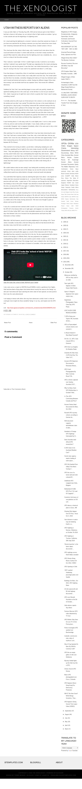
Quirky (76, 164)
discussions (64, 189)
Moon (76, 176)
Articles (69, 157)
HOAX (76, 173)
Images (69, 146)
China (62, 155)
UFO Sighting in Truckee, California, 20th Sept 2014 (70, 538)
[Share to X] (8, 311)
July (66, 718)
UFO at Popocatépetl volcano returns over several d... (71, 327)
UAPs (66, 210)
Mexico (67, 185)
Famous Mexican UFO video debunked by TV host (71, 613)
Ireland (62, 196)
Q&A (72, 205)
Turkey (62, 210)
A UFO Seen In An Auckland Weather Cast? (70, 450)
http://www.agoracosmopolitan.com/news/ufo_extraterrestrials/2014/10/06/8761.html (31, 308)
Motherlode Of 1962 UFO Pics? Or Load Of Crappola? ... (70, 491)
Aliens (72, 153)
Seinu (76, 185)
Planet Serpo (69, 203)
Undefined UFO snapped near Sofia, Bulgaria (71, 483)
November (68, 268)
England (63, 182)
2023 (64, 232)
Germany (72, 173)
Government (65, 150)
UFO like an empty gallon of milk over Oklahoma (70, 655)
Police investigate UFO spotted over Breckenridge (71, 630)
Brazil (62, 173)
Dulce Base (74, 169)
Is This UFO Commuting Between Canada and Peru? (71, 398)
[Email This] (5, 311)
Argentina (69, 180)
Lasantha (45, 775)
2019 (64, 243)
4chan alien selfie (72, 171)
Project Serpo (65, 205)
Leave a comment (31, 314)
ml (24, 314)
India (72, 176)
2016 (64, 254)
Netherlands (72, 198)
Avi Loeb (63, 192)
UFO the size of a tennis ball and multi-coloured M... (71, 475)
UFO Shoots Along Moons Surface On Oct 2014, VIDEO (70, 561)
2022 (64, 236)
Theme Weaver (19, 775)
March (66, 729)
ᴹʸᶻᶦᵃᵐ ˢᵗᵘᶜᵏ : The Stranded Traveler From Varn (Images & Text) (69, 103)
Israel (76, 182)
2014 (64, 261)
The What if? (74, 178)
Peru (62, 178)
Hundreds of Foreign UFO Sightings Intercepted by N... (70, 434)
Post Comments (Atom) (18, 389)
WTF (77, 150)
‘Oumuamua (71, 189)
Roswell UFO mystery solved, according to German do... (71, 415)
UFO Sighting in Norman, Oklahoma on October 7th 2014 (71, 530)
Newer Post (7, 322)
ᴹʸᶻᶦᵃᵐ (76, 210)
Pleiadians (76, 203)
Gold (75, 194)
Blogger (59, 773)
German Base (70, 194)
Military (73, 150)
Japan (63, 185)
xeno (62, 176)
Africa (77, 189)
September (68, 711)
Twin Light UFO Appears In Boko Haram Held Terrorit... (71, 286)
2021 (64, 240)
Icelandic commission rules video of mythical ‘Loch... (70, 638)
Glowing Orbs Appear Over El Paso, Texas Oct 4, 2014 (71, 514)
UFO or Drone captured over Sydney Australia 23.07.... (71, 382)
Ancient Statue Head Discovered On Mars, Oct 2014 (71, 407)
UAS (69, 210)
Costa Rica (72, 192)
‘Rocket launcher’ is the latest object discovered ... (71, 546)
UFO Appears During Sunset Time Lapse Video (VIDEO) (70, 704)
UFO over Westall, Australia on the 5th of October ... (70, 599)
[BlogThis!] (6, 311)
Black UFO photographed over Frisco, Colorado (70, 677)
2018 (64, 247)
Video (63, 146)
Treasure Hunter (73, 208)
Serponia (67, 187)
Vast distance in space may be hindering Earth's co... (71, 522)
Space (76, 146)
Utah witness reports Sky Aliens (26, 27)
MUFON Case (68, 196)
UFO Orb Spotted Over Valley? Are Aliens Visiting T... (71, 467)
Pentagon (63, 203)
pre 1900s (72, 210)
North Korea (70, 201)
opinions (63, 180)
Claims (63, 148)
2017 (64, 251)
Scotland (72, 185)
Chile (77, 166)
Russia (63, 160)
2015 (64, 258)
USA (76, 143)
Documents (70, 164)
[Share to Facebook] (10, 311)
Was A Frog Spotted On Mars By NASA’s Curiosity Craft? (71, 646)
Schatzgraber (64, 208)
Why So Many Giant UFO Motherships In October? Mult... (71, 390)
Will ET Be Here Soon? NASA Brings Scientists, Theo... (71, 696)
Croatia (76, 192)
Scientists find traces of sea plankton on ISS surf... (71, 499)
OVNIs (71, 143)
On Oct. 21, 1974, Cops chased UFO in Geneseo (71, 341)
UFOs (64, 143)
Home (7, 19)
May (66, 721)
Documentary (65, 153)
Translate (75, 750)
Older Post (53, 322)
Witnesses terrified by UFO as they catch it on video (71, 277)
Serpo (62, 187)
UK (69, 160)
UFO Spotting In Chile (70, 566)
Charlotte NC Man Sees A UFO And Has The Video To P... (71, 355)
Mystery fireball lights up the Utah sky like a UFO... (71, 663)
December (68, 265)
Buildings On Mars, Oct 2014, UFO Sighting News (71, 583)
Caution (76, 157)
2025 (64, 225)
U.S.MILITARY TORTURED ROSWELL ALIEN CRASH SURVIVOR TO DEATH (69, 95)
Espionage (75, 160)
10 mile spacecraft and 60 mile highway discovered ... (71, 591)
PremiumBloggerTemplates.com (63, 775)
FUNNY (69, 182)
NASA (76, 153)
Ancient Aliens (66, 162)
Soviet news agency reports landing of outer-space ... (70, 458)
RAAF (77, 205)
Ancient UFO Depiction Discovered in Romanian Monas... (71, 363)
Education (75, 180)
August (67, 714)
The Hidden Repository (68, 166)
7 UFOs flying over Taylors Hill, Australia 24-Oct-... (71, 319)
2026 (64, 222)
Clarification (64, 169)
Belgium (67, 192)
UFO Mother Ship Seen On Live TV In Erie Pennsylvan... (71, 622)
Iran (73, 182)
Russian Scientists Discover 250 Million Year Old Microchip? (69, 66)
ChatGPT (67, 176)
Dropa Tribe (64, 194)
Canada (67, 173)
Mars (72, 155)
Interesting (74, 148)
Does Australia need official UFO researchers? (70, 442)
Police (66, 178)
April (66, 725)
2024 (64, 229)
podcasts (63, 171)
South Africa (74, 187)
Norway (76, 201)
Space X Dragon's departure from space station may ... (71, 294)
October (67, 272)
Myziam (67, 198)
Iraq (77, 194)
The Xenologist (41, 8)
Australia (67, 155)
